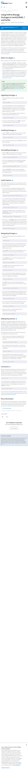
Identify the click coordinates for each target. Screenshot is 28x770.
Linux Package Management (7, 11)
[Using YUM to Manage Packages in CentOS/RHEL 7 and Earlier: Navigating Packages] (16, 233)
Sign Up (24, 27)
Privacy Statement (16, 765)
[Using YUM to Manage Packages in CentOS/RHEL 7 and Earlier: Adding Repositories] (16, 319)
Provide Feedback (14, 428)
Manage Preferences (6, 767)
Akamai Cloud (3, 10)
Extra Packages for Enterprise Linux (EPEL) (10, 325)
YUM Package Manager (6, 408)
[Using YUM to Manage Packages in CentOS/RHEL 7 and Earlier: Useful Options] (12, 180)
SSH (3, 75)
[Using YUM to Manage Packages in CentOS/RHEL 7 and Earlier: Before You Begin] (14, 58)
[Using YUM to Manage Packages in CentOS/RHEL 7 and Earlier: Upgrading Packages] (16, 95)
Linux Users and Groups (19, 88)
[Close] (26, 744)
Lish (6, 75)
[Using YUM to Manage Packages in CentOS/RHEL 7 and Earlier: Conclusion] (10, 367)
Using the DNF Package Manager (14, 45)
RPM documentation (11, 394)
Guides (9, 10)
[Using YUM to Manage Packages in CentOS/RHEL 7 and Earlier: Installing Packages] (15, 130)
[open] (1, 7)
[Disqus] (14, 466)
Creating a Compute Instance (10, 67)
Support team (11, 442)
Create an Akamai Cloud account (7, 27)
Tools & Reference (15, 10)
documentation (20, 391)
